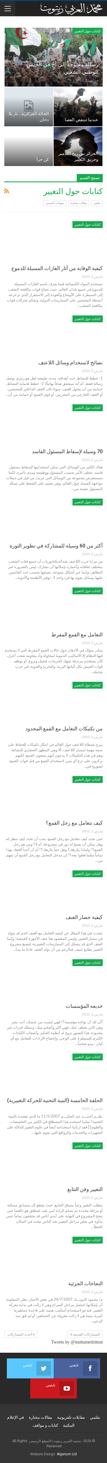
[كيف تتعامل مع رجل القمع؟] (73, 795)
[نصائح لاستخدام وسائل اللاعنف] (73, 334)
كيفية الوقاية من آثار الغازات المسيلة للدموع (57, 268)
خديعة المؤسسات (84, 1006)
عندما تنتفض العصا (81, 119)
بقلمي (96, 203)
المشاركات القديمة (86, 1334)
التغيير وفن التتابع (85, 1189)
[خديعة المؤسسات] (73, 978)
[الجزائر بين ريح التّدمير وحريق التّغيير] (78, 146)
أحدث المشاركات (20, 1334)
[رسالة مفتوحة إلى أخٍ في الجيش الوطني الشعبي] (53, 57)
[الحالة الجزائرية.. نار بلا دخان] (29, 107)
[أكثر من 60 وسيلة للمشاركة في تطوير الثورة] (73, 518)
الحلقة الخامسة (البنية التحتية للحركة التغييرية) (55, 1100)
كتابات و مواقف (45, 1425)
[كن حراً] (29, 146)
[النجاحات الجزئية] (73, 1256)
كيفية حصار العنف (84, 917)
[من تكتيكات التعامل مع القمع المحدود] (73, 701)
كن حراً (43, 159)
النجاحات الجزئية (85, 1283)
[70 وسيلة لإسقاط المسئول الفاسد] (73, 423)
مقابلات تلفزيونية (71, 1417)
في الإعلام (15, 1417)
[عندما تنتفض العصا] (78, 107)
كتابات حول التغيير (87, 31)
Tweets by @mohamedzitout (77, 1342)
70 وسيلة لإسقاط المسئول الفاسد (67, 451)
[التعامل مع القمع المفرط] (73, 606)
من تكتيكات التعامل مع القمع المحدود (64, 728)
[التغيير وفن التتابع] (73, 1161)
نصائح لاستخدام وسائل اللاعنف (70, 362)
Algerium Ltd (67, 1454)
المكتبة (68, 1425)
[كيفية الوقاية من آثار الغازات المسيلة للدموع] (73, 240)
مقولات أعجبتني (55, 203)
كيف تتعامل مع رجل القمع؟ (74, 823)
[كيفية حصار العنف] (73, 889)
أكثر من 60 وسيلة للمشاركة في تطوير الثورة (56, 546)
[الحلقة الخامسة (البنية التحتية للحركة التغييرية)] (73, 1073)
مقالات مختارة (78, 203)
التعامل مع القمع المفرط (77, 634)
